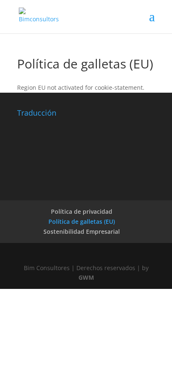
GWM (86, 277)
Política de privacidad (81, 211)
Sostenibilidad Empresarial (81, 231)
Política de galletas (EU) (81, 221)
